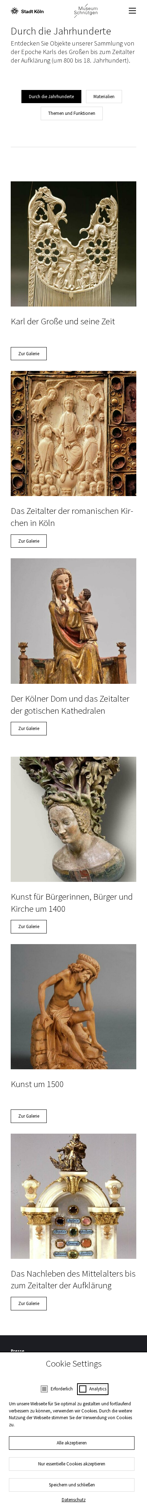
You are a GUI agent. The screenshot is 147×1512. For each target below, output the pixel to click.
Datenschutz (74, 1500)
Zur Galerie (28, 354)
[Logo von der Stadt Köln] (27, 10)
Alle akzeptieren (72, 1443)
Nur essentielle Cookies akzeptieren (71, 1464)
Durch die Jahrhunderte (51, 97)
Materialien (104, 97)
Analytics (97, 1389)
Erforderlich (62, 1389)
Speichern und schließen (72, 1485)
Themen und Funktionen (71, 113)
